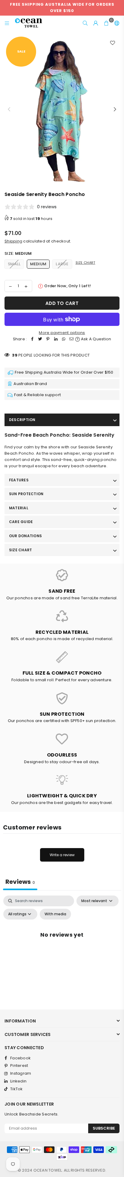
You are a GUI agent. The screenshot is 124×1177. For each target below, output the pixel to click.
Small (14, 264)
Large (62, 264)
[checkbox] (55, 914)
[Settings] (115, 23)
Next (114, 109)
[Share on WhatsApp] (63, 339)
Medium (38, 264)
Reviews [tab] (20, 881)
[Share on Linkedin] (56, 339)
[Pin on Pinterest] (48, 339)
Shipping (13, 241)
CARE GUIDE (21, 521)
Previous (9, 109)
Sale (21, 51)
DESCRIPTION (22, 419)
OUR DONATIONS (25, 535)
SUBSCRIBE (104, 1128)
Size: (18, 253)
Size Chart (85, 262)
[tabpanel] (62, 948)
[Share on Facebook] (32, 339)
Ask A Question (95, 339)
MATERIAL (18, 507)
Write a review (62, 854)
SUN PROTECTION (26, 493)
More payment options (62, 333)
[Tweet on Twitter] (40, 339)
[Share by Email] (71, 339)
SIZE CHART (20, 549)
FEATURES (19, 480)
